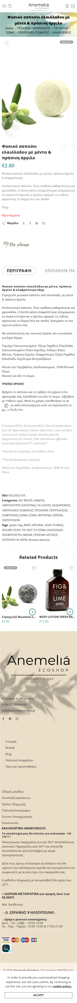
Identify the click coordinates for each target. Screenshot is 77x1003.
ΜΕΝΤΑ (27, 535)
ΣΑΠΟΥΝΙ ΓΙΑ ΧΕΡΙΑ (14, 540)
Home (9, 28)
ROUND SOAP (11, 530)
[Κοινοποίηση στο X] (23, 223)
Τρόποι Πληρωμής (14, 804)
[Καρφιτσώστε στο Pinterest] (36, 223)
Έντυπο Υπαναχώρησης (17, 816)
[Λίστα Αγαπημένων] (7, 44)
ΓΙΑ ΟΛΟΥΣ (61, 28)
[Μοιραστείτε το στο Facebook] (30, 223)
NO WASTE (26, 500)
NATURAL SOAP (42, 525)
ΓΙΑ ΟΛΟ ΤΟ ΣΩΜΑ (33, 530)
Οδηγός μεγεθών (13, 791)
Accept (38, 995)
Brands (10, 747)
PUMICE (58, 525)
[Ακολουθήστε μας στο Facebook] (3, 718)
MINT (27, 525)
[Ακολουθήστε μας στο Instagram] (17, 718)
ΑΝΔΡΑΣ (39, 500)
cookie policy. (62, 986)
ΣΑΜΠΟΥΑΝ (10, 515)
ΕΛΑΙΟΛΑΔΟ (55, 530)
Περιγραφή (19, 270)
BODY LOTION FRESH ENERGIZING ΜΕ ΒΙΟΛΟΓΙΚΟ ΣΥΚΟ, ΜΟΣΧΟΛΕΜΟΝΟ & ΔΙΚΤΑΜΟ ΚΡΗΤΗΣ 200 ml (57, 617)
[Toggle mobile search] (10, 6)
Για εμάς (11, 741)
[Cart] (73, 6)
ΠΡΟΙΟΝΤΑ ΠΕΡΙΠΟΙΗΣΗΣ (33, 28)
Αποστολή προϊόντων (16, 798)
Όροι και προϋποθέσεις (21, 766)
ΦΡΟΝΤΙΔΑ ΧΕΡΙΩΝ (50, 515)
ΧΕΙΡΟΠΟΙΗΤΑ (11, 520)
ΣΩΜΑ (10, 32)
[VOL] (16, 245)
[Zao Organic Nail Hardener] (65, 147)
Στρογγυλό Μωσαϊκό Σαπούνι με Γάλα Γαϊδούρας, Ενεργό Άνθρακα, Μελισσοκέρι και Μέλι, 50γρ (20, 617)
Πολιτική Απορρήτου (19, 760)
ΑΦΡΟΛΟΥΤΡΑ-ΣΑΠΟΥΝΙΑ (19, 505)
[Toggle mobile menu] (4, 6)
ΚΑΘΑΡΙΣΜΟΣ (62, 32)
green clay (16, 525)
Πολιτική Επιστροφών (16, 810)
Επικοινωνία (10, 823)
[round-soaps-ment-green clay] (38, 88)
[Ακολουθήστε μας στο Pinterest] (10, 718)
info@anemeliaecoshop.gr (18, 710)
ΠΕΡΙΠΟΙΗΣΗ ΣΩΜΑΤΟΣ (33, 32)
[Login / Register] (67, 6)
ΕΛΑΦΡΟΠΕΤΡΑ (12, 535)
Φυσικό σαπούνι (39, 540)
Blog (8, 754)
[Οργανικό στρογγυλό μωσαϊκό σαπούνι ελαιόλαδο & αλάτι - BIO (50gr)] (72, 147)
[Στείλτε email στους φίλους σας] (43, 223)
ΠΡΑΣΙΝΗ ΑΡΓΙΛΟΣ (45, 535)
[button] (70, 611)
